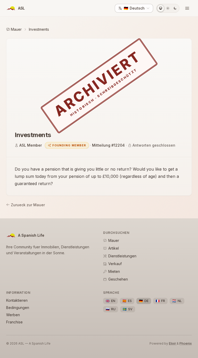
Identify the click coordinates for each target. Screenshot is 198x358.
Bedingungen (17, 307)
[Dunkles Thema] (175, 8)
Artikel (113, 248)
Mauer (16, 29)
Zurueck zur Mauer (28, 205)
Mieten (114, 271)
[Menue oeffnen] (187, 8)
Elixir (173, 343)
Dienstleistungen (122, 256)
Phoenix (185, 343)
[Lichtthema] (167, 8)
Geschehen (118, 279)
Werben (13, 315)
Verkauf (115, 263)
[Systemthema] (160, 8)
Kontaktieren (17, 300)
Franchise (14, 322)
